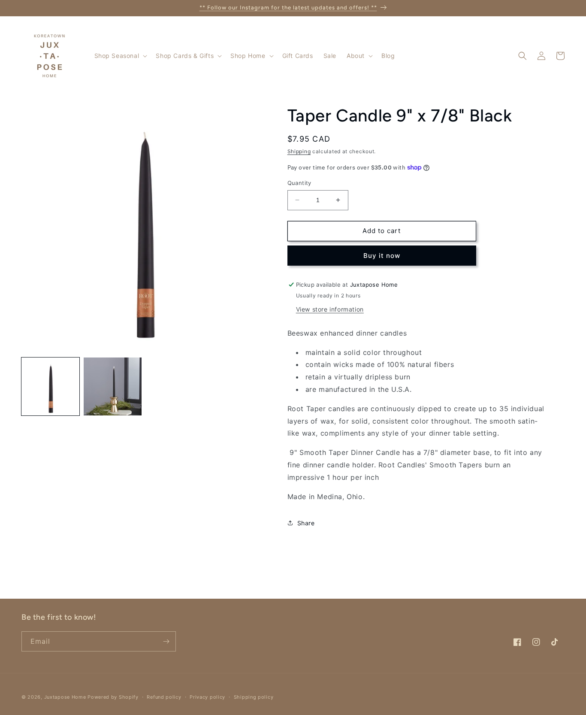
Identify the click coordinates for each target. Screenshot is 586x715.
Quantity (299, 182)
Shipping (299, 151)
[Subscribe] (166, 641)
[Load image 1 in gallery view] (50, 386)
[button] (120, 56)
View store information (330, 309)
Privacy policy (207, 697)
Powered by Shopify (113, 697)
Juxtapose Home (65, 697)
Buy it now (381, 255)
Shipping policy (254, 697)
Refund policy (164, 697)
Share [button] (306, 523)
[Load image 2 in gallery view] (113, 386)
